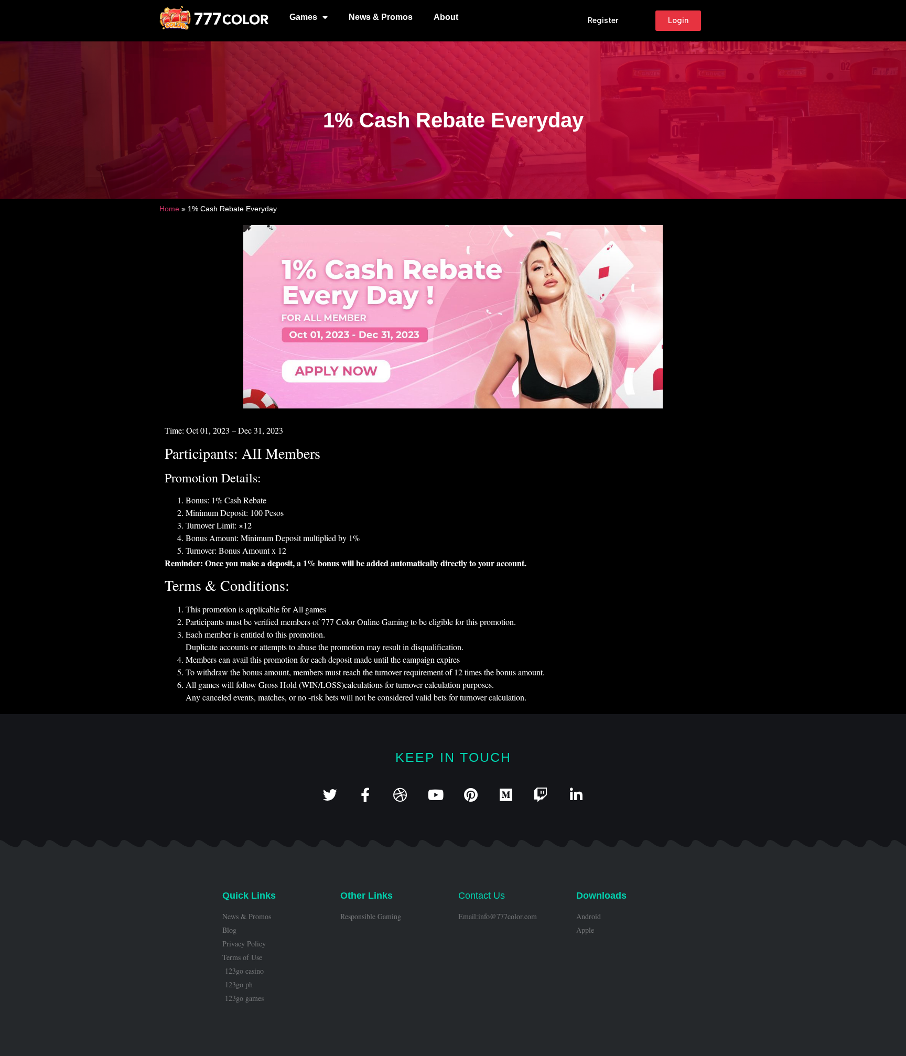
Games (303, 17)
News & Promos (381, 17)
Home (169, 209)
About (446, 17)
